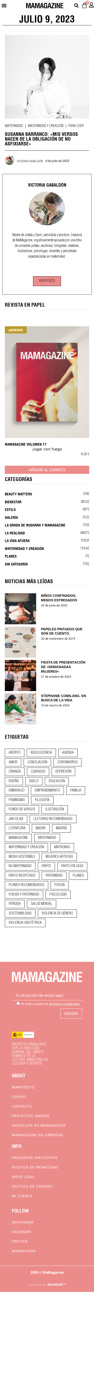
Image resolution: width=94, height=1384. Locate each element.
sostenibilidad (20, 913)
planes (78, 875)
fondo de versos (22, 809)
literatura (17, 828)
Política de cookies (32, 1186)
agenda (68, 752)
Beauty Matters (18, 494)
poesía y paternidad (24, 894)
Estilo (10, 509)
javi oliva (16, 819)
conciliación (37, 762)
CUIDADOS (38, 771)
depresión (63, 771)
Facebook (21, 1231)
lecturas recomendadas (53, 819)
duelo (34, 781)
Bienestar (13, 502)
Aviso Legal (23, 1176)
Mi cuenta (22, 1196)
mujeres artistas (59, 856)
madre (41, 828)
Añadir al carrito (47, 469)
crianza (15, 771)
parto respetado (22, 875)
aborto (14, 752)
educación (57, 781)
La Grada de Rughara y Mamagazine (35, 525)
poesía (59, 885)
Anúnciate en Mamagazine (39, 1125)
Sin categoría (16, 564)
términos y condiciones (64, 1004)
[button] (4, 5)
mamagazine (18, 838)
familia (75, 790)
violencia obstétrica (25, 923)
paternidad (54, 875)
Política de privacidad (35, 1167)
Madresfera (24, 1251)
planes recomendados (26, 885)
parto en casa (72, 866)
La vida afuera (17, 540)
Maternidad (14, 126)
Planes (11, 556)
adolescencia (41, 752)
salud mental (41, 904)
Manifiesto (23, 1087)
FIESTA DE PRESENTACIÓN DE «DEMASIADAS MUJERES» (63, 666)
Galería (11, 517)
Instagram (23, 1222)
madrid (61, 828)
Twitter (20, 1241)
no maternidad (20, 866)
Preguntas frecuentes (35, 1157)
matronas (62, 847)
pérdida (15, 904)
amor (13, 762)
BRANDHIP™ (56, 1284)
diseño (14, 781)
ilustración (54, 809)
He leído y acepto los (50, 1003)
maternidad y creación (26, 847)
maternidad (47, 838)
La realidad (15, 533)
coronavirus (67, 762)
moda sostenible (22, 856)
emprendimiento (47, 790)
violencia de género (57, 913)
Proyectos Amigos (30, 1115)
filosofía (42, 800)
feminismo (17, 800)
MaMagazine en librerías (37, 1135)
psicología (58, 894)
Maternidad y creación (45, 126)
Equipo (19, 1096)
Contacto (22, 1106)
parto (46, 866)
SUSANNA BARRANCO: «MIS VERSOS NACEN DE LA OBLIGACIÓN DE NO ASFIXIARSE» (41, 138)
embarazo (17, 790)
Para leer (76, 126)
